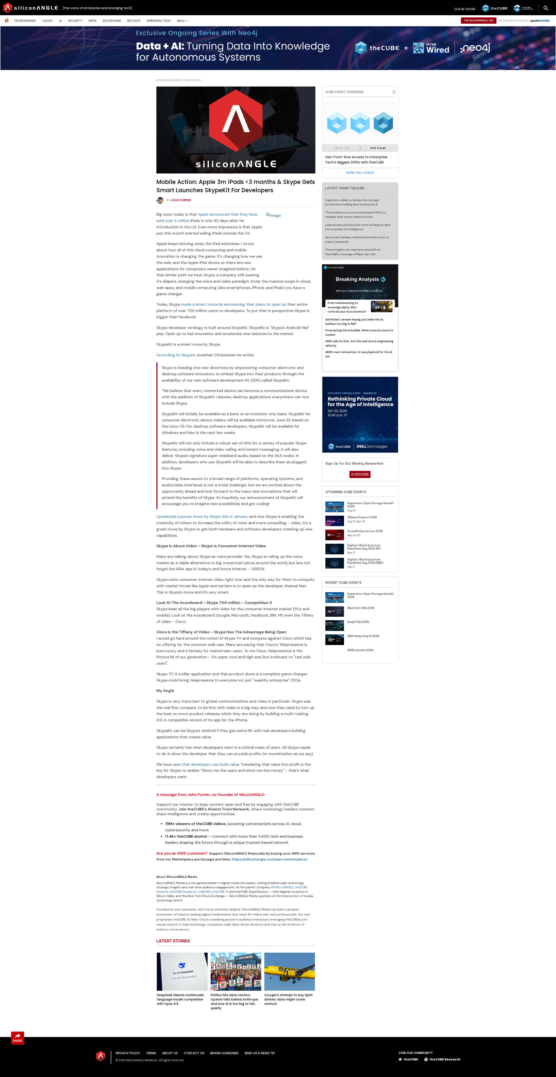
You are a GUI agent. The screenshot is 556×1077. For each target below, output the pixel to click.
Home (7, 18)
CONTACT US (194, 1053)
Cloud (48, 21)
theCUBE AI (220, 892)
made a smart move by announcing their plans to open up (233, 304)
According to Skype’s (175, 355)
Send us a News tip (260, 1053)
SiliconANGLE (284, 887)
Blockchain (112, 21)
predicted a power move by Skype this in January (203, 516)
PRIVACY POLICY (128, 1053)
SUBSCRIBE (360, 474)
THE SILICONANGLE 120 (478, 20)
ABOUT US (170, 1053)
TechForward (25, 21)
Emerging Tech (159, 21)
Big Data (133, 21)
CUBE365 (204, 892)
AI (60, 21)
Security (75, 21)
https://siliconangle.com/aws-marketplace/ (269, 859)
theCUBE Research (183, 892)
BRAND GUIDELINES (224, 1053)
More (181, 21)
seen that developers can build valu (205, 764)
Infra (92, 21)
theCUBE (411, 1059)
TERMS (151, 1053)
